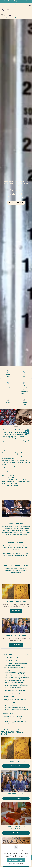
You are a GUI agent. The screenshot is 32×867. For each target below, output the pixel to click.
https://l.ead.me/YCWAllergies (18, 693)
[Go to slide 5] (17, 426)
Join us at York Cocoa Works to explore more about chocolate (16, 1)
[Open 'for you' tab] (27, 431)
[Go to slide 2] (14, 426)
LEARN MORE (16, 833)
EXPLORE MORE (16, 798)
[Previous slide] (2, 417)
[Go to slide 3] (15, 426)
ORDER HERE (16, 765)
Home (2, 17)
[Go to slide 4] (16, 426)
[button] (29, 5)
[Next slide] (30, 417)
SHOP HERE (16, 610)
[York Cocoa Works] (16, 5)
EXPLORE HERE (16, 644)
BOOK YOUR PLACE (16, 202)
